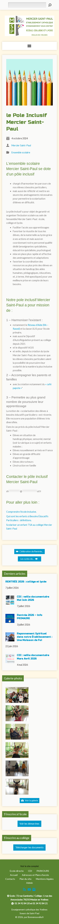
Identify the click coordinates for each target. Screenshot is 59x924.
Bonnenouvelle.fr (36, 917)
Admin (29, 882)
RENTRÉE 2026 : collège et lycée (25, 581)
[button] (17, 695)
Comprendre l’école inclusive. (21, 511)
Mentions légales (45, 878)
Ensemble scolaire (20, 152)
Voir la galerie (31, 800)
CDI (30, 870)
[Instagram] (33, 889)
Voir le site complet (29, 866)
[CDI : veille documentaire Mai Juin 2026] (9, 602)
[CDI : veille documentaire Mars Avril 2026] (9, 661)
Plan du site (25, 878)
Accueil (14, 875)
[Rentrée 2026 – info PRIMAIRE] (9, 621)
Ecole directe (17, 870)
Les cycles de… (27, 559)
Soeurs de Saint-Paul (29, 913)
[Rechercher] (49, 5)
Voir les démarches (29, 823)
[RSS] (24, 889)
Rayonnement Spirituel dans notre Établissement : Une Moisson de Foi (34, 637)
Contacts (10, 878)
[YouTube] (29, 889)
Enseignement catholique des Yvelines (29, 909)
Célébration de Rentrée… (31, 551)
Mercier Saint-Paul (21, 145)
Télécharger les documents (29, 847)
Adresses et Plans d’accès (35, 875)
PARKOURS (43, 870)
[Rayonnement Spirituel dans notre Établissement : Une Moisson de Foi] (9, 639)
